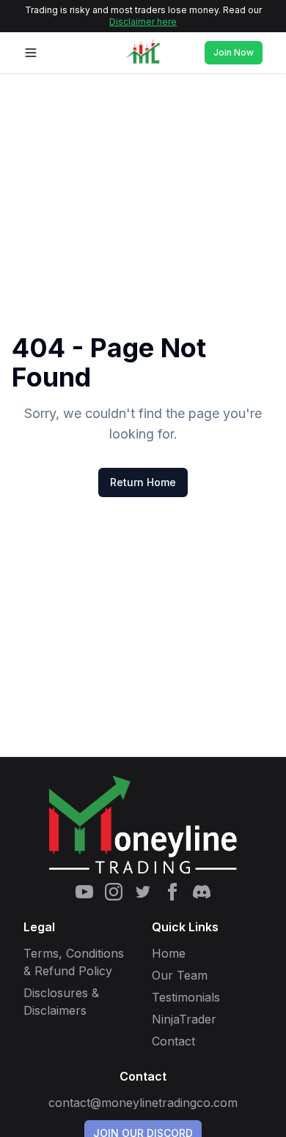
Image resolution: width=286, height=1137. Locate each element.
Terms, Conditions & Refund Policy (73, 962)
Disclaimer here (143, 21)
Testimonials (186, 997)
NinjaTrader (184, 1019)
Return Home (143, 482)
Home (169, 953)
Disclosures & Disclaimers (61, 1001)
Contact (173, 1041)
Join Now (233, 52)
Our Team (180, 975)
